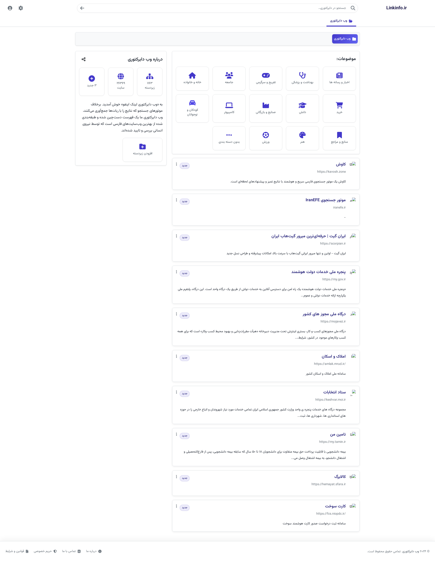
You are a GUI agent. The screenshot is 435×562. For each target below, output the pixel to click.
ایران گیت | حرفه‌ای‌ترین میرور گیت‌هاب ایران (308, 236)
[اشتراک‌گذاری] (83, 59)
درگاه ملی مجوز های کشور (324, 314)
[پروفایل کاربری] (9, 8)
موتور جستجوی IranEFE (326, 200)
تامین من (338, 435)
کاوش (341, 164)
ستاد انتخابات (334, 392)
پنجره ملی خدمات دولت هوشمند (318, 272)
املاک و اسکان (334, 357)
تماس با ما (69, 551)
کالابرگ (340, 477)
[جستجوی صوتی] (82, 8)
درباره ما (91, 551)
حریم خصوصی (43, 551)
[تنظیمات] (20, 8)
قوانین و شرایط (14, 551)
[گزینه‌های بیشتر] (176, 164)
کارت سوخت (335, 506)
